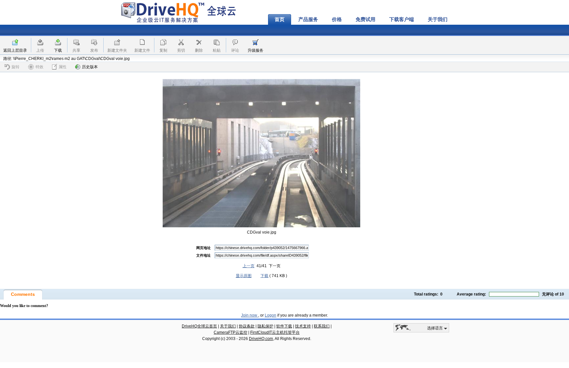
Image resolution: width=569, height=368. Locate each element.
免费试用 (365, 19)
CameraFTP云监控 (230, 332)
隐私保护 (265, 326)
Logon (270, 315)
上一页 (249, 266)
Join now (249, 315)
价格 (337, 19)
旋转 (15, 67)
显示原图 (244, 275)
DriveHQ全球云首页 (199, 326)
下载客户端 (401, 19)
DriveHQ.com (261, 338)
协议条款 (247, 326)
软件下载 (284, 326)
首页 (279, 19)
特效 (39, 67)
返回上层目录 (15, 50)
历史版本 (90, 67)
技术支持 (303, 326)
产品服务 (308, 19)
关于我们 (437, 19)
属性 (63, 67)
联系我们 (322, 326)
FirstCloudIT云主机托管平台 (275, 332)
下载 (58, 50)
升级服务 (255, 50)
